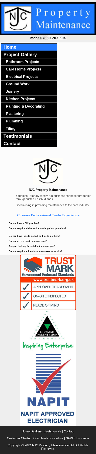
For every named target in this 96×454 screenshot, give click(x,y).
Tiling (11, 129)
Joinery (12, 91)
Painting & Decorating (25, 106)
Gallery (37, 431)
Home (9, 47)
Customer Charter (19, 438)
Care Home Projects (23, 69)
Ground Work (18, 84)
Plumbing (14, 121)
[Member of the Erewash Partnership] (48, 330)
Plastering (15, 114)
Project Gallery (20, 54)
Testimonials (17, 136)
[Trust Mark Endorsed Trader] (48, 282)
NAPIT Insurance (77, 438)
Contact (12, 143)
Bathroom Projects (22, 62)
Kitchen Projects (20, 99)
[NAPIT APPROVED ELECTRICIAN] (48, 388)
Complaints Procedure (48, 438)
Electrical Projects (22, 77)
